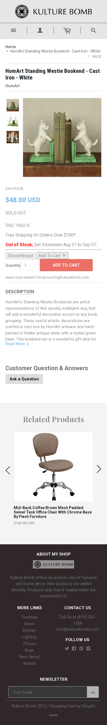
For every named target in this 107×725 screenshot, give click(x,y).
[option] (53, 478)
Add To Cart (66, 265)
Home (10, 47)
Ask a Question (24, 379)
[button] (7, 469)
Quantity (13, 265)
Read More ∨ (17, 343)
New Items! (29, 656)
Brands (29, 663)
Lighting (29, 637)
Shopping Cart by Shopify (72, 706)
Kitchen (29, 630)
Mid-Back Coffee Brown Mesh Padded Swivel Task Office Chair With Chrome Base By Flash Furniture (53, 512)
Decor (29, 623)
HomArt (12, 86)
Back (97, 56)
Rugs (29, 650)
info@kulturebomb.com (77, 629)
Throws (29, 643)
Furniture (30, 617)
